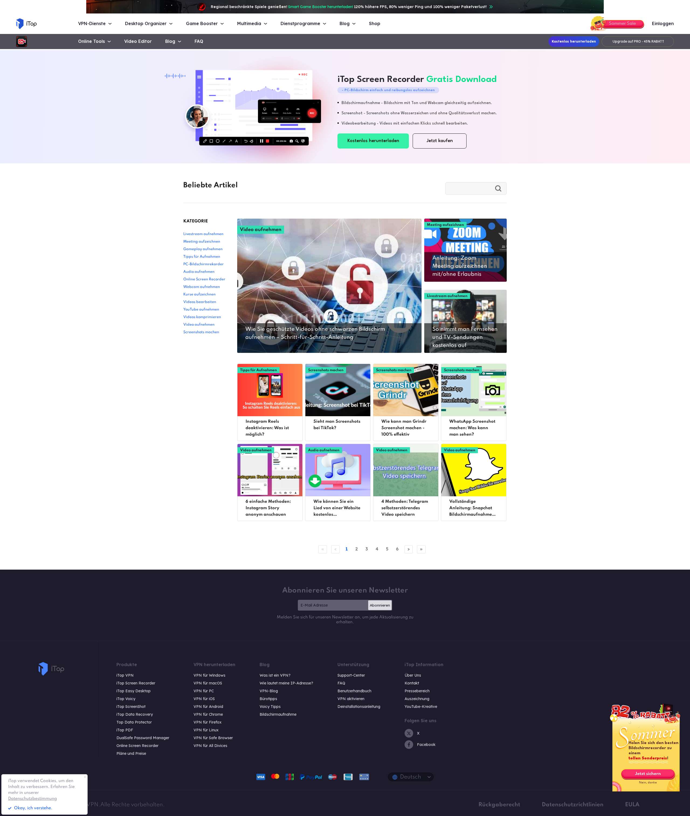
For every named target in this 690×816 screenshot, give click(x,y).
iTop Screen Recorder (135, 683)
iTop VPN (125, 675)
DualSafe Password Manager (142, 737)
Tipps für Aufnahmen (201, 257)
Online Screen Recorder (204, 279)
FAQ (199, 41)
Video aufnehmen (199, 324)
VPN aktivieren (350, 698)
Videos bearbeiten (199, 302)
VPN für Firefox (208, 722)
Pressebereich (417, 690)
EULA (632, 805)
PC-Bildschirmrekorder (203, 264)
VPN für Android (208, 706)
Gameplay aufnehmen (203, 249)
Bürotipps (268, 698)
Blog (170, 41)
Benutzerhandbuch (354, 690)
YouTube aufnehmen (201, 309)
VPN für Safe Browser (213, 737)
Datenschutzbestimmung (32, 799)
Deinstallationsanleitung (358, 706)
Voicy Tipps (270, 706)
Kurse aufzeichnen (199, 294)
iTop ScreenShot (131, 706)
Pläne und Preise (131, 753)
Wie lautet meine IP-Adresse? (286, 683)
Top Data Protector (134, 722)
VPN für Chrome (208, 714)
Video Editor (138, 41)
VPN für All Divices (210, 745)
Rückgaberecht (499, 805)
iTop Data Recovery (134, 714)
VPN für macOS (208, 683)
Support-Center (351, 675)
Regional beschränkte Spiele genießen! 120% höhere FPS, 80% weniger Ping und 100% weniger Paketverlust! (349, 6)
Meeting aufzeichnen (201, 241)
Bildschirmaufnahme (278, 714)
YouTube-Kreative (421, 706)
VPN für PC (204, 690)
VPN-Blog (269, 690)
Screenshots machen (201, 332)
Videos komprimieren (202, 317)
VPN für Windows (209, 675)
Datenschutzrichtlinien (572, 805)
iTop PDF (124, 730)
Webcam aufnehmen (201, 287)
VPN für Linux (206, 730)
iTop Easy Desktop (133, 690)
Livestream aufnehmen (203, 234)
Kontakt (412, 683)
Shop (374, 23)
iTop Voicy (125, 698)
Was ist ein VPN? (275, 675)
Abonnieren (380, 605)
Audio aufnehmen (199, 272)
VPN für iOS (204, 698)
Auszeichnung (417, 698)
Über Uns (413, 675)
